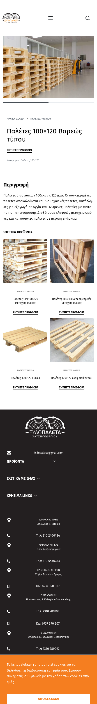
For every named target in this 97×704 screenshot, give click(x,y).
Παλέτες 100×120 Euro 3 (25, 378)
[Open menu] (50, 18)
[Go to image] (25, 102)
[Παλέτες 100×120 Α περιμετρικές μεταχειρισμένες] (72, 261)
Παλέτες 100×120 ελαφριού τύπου (71, 378)
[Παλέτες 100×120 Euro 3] (25, 340)
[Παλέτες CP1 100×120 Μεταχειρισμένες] (25, 261)
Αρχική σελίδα (15, 118)
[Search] (87, 18)
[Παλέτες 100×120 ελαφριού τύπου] (72, 340)
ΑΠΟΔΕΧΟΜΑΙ (48, 699)
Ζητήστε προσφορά (19, 150)
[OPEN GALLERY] (48, 67)
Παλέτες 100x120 (40, 118)
